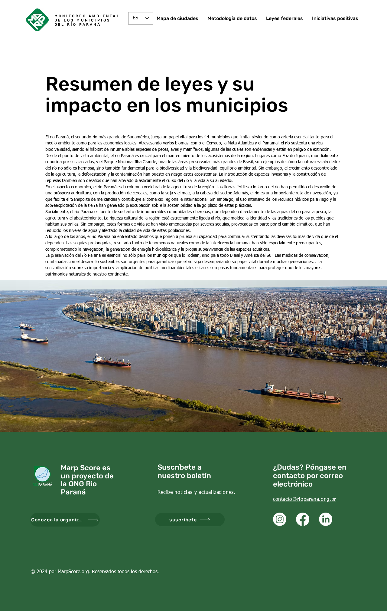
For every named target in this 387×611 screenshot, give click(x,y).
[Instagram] (279, 519)
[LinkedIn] (325, 519)
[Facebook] (302, 519)
